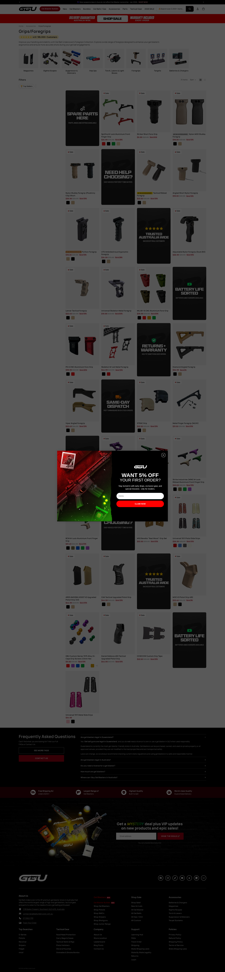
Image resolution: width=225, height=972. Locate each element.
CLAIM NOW (140, 504)
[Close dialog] (163, 455)
